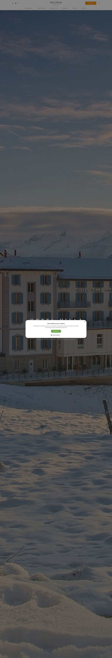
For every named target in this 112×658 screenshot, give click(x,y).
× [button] (84, 321)
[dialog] (56, 329)
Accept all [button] (56, 331)
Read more (64, 327)
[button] (56, 335)
